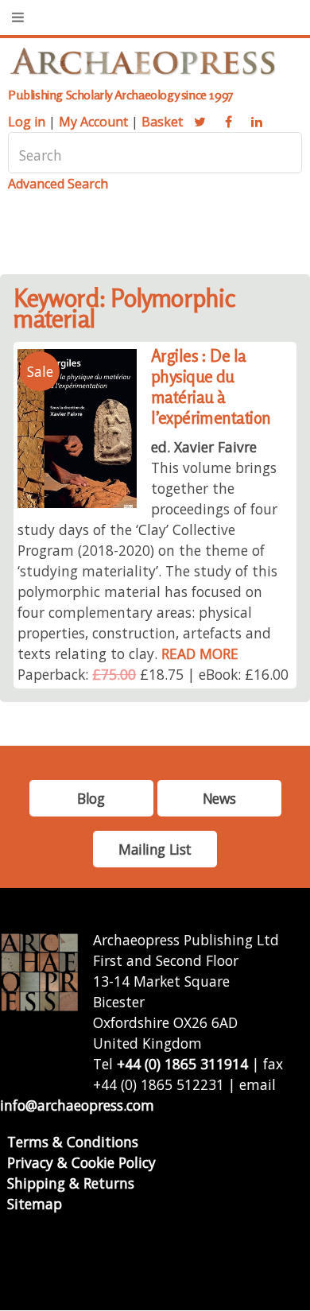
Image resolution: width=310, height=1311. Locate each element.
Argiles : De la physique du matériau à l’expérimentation (211, 387)
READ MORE (199, 653)
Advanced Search (58, 183)
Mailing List (155, 849)
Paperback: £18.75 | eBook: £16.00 (153, 674)
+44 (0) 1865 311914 (182, 1063)
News (219, 798)
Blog (90, 798)
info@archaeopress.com (77, 1105)
